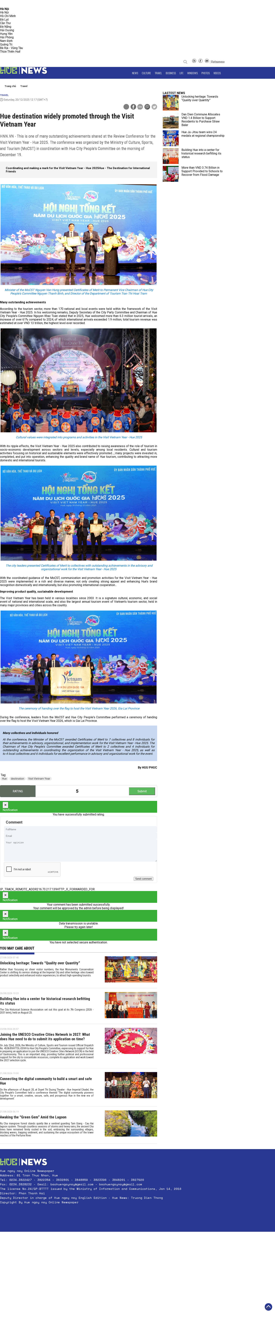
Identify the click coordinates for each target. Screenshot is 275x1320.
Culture (146, 73)
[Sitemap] (194, 61)
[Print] (126, 107)
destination (17, 778)
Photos (205, 73)
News (135, 73)
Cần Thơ (5, 23)
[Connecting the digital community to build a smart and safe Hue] (131, 1087)
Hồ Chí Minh (8, 16)
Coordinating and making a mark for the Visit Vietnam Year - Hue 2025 (52, 168)
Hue (4, 778)
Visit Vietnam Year (39, 778)
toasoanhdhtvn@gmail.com (33, 3)
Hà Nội (4, 12)
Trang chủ (10, 86)
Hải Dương (7, 30)
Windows (192, 73)
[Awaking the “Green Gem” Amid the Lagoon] (131, 1125)
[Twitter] (154, 107)
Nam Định (6, 41)
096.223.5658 (8, 3)
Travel (158, 73)
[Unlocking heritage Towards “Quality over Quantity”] (131, 970)
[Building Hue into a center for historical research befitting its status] (131, 1006)
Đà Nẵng (5, 26)
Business (171, 73)
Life (182, 73)
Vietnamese (217, 61)
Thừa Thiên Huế (10, 51)
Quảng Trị (6, 44)
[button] (90, 1211)
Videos (217, 73)
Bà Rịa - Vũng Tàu (11, 48)
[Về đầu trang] (268, 1307)
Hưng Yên (6, 34)
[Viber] (147, 107)
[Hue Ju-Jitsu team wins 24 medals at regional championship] (171, 138)
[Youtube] (207, 61)
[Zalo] (140, 107)
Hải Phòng (7, 37)
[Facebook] (200, 61)
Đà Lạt (4, 19)
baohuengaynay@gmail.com (72, 1184)
